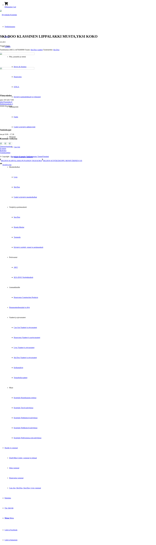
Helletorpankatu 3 (6, 104)
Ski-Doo (56, 50)
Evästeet (3, 149)
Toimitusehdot (5, 153)
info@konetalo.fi (6, 102)
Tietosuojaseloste (6, 146)
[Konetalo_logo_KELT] (8, 15)
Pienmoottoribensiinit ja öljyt (19, 307)
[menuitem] (80, 242)
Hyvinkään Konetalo (18, 157)
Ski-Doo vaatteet (37, 50)
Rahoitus (3, 151)
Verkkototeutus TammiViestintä (37, 157)
